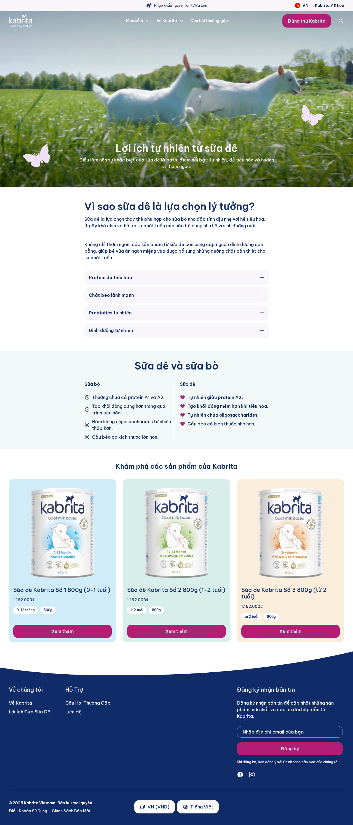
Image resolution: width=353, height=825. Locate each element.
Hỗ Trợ (74, 689)
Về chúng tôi (26, 689)
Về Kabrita (20, 703)
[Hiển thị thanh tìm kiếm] (341, 21)
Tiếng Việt (201, 807)
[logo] (40, 21)
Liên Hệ (73, 712)
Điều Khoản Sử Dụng (28, 810)
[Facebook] (240, 774)
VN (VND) (158, 807)
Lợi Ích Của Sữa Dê (29, 712)
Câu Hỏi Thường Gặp (88, 703)
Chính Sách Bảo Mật (71, 810)
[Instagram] (251, 774)
